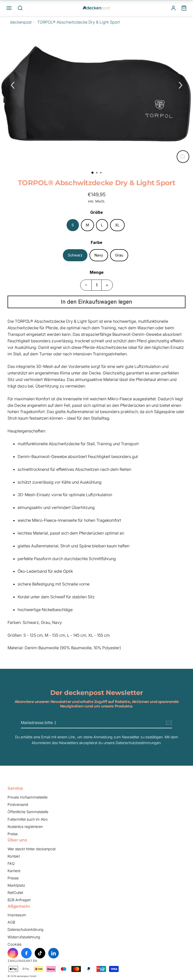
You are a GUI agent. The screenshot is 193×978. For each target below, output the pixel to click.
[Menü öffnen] (9, 8)
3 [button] (101, 173)
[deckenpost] (96, 8)
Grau (119, 255)
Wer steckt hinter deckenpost (32, 849)
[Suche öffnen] (20, 8)
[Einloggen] (173, 8)
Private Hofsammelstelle (27, 797)
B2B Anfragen (19, 900)
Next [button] (180, 84)
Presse (13, 878)
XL (117, 225)
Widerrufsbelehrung (24, 937)
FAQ (11, 863)
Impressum (17, 915)
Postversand (18, 804)
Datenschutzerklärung (25, 929)
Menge (97, 272)
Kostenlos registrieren (25, 826)
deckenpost (21, 22)
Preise (13, 834)
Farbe (96, 242)
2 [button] (97, 173)
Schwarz (75, 255)
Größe (96, 212)
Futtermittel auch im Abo (28, 819)
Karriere (14, 871)
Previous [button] (13, 84)
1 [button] (92, 173)
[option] (96, 98)
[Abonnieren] (168, 723)
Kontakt (14, 856)
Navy (98, 255)
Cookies (14, 944)
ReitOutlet (15, 892)
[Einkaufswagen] (184, 8)
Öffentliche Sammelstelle (28, 812)
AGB (11, 922)
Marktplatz (16, 885)
